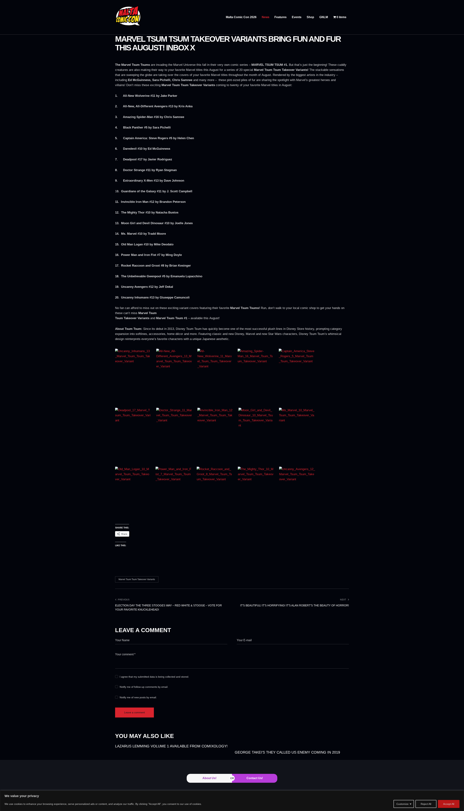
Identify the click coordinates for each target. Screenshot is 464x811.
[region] (232, 801)
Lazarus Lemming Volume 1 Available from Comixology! (171, 746)
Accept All (448, 803)
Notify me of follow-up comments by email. (144, 686)
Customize (402, 803)
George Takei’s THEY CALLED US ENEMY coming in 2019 (287, 752)
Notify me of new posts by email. (138, 697)
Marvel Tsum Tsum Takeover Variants (137, 579)
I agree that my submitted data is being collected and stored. (154, 676)
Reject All (426, 803)
